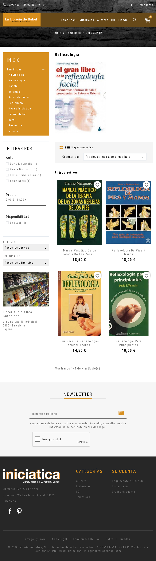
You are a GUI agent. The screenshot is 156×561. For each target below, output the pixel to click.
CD (113, 20)
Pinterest (19, 511)
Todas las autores (26, 248)
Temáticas (68, 20)
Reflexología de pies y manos (128, 252)
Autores (103, 20)
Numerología (17, 80)
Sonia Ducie (20, 180)
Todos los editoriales (26, 263)
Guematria (15, 125)
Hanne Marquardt (23, 169)
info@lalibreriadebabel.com (102, 550)
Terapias (14, 91)
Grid (61, 147)
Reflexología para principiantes (129, 343)
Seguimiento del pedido (128, 481)
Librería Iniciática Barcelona (17, 314)
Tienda (123, 20)
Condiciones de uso (86, 539)
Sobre (110, 539)
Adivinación (16, 74)
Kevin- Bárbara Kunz (25, 175)
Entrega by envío (35, 539)
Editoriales (86, 20)
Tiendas (124, 539)
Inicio (13, 60)
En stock (18, 222)
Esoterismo (16, 103)
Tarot (12, 119)
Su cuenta (124, 471)
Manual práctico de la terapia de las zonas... (79, 252)
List (68, 147)
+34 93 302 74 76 (33, 4)
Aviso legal (59, 539)
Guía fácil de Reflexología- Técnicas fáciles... (79, 343)
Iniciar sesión (121, 486)
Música (13, 131)
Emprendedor (17, 114)
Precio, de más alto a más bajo (114, 157)
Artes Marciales (19, 97)
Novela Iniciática (20, 108)
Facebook (10, 511)
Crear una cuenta (123, 491)
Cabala (13, 86)
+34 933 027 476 (28, 488)
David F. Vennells (23, 163)
